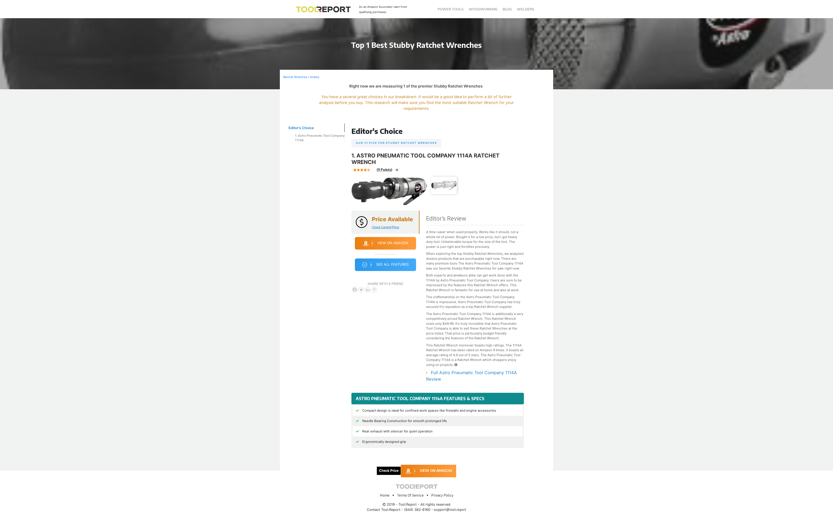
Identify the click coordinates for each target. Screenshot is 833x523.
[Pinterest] (374, 289)
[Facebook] (354, 289)
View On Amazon (392, 243)
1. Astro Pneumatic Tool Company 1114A (320, 138)
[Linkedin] (368, 289)
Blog (507, 9)
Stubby (314, 77)
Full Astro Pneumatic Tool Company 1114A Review (471, 376)
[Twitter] (361, 289)
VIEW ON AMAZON (436, 470)
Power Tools (451, 9)
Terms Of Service (410, 495)
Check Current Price (385, 227)
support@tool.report (450, 510)
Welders (525, 9)
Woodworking (483, 9)
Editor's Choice (301, 128)
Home (384, 495)
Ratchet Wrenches (295, 77)
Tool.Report (407, 504)
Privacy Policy (442, 495)
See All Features (392, 264)
